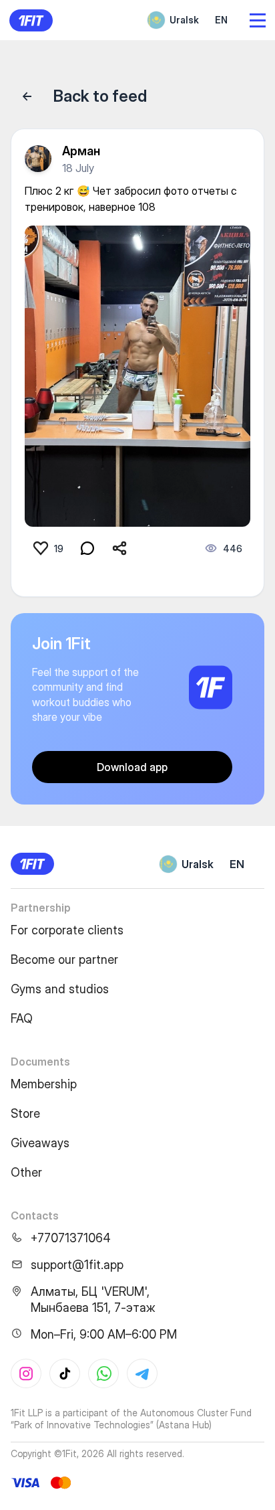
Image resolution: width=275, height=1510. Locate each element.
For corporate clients (67, 930)
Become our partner (64, 959)
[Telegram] (142, 1373)
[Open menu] (258, 20)
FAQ (22, 1018)
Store (25, 1113)
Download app (132, 767)
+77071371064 (71, 1238)
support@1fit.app (77, 1265)
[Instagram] (26, 1373)
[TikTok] (64, 1373)
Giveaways (40, 1143)
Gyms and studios (60, 989)
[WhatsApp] (103, 1373)
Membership (44, 1084)
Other (26, 1172)
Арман (81, 151)
